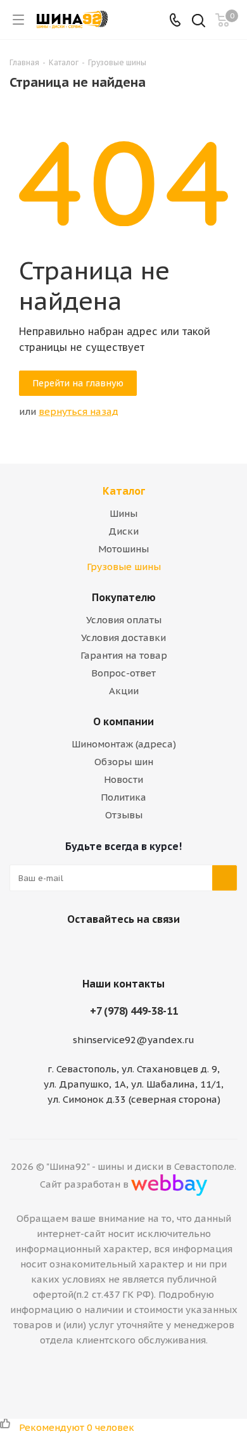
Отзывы (123, 815)
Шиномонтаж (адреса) (124, 744)
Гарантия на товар (123, 655)
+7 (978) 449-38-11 (134, 1011)
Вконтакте (104, 948)
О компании (123, 721)
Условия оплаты (124, 620)
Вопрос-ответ (123, 673)
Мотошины (123, 549)
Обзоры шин (123, 762)
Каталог (124, 491)
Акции (124, 691)
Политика (123, 797)
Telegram (136, 948)
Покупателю (124, 597)
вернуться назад (78, 411)
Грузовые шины (124, 567)
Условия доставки (123, 637)
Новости (123, 779)
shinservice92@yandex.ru (133, 1040)
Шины (123, 513)
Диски (123, 531)
